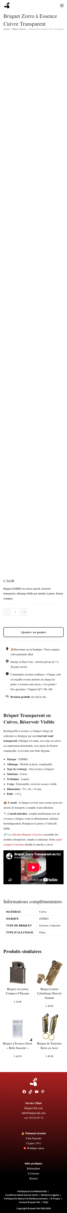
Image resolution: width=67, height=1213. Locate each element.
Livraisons (33, 1173)
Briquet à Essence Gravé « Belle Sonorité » (17, 1045)
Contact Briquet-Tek (29, 1202)
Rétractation (33, 1168)
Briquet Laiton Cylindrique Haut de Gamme (49, 993)
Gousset (43, 925)
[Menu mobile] (61, 5)
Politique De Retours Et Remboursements (26, 1198)
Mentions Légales (50, 1194)
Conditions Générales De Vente (21, 1194)
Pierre (42, 932)
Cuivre (43, 911)
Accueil (6, 29)
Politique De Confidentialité (32, 1191)
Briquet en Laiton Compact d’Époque (17, 991)
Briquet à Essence (19, 29)
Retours (33, 1178)
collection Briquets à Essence (27, 834)
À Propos (55, 1198)
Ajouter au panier (33, 632)
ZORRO (44, 918)
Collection (54, 925)
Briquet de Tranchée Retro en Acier (49, 1045)
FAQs (45, 1202)
